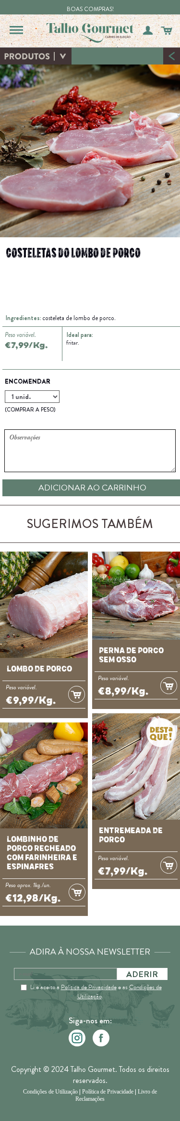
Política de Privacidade (89, 987)
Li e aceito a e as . (96, 991)
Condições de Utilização (50, 1091)
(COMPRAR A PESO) (30, 409)
